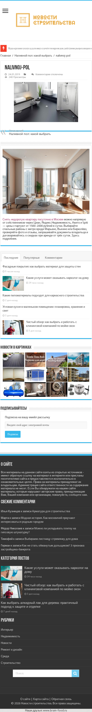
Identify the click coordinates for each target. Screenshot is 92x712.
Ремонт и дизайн (11, 649)
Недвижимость (10, 636)
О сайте (25, 699)
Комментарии (53, 257)
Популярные (32, 257)
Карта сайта (41, 699)
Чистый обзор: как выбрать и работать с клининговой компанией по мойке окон (54, 587)
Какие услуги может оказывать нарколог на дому (57, 277)
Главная (5, 55)
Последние (11, 257)
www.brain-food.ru (55, 710)
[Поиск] (75, 673)
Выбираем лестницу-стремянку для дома (51, 538)
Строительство (10, 662)
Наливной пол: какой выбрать (33, 55)
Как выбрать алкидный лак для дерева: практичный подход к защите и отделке (39, 605)
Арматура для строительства (51, 511)
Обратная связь (61, 699)
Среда (5, 656)
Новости (6, 643)
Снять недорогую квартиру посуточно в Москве (33, 219)
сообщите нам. (78, 494)
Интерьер (7, 629)
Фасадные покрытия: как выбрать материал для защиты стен (42, 266)
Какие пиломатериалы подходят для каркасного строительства (43, 295)
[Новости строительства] (46, 20)
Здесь (75, 235)
